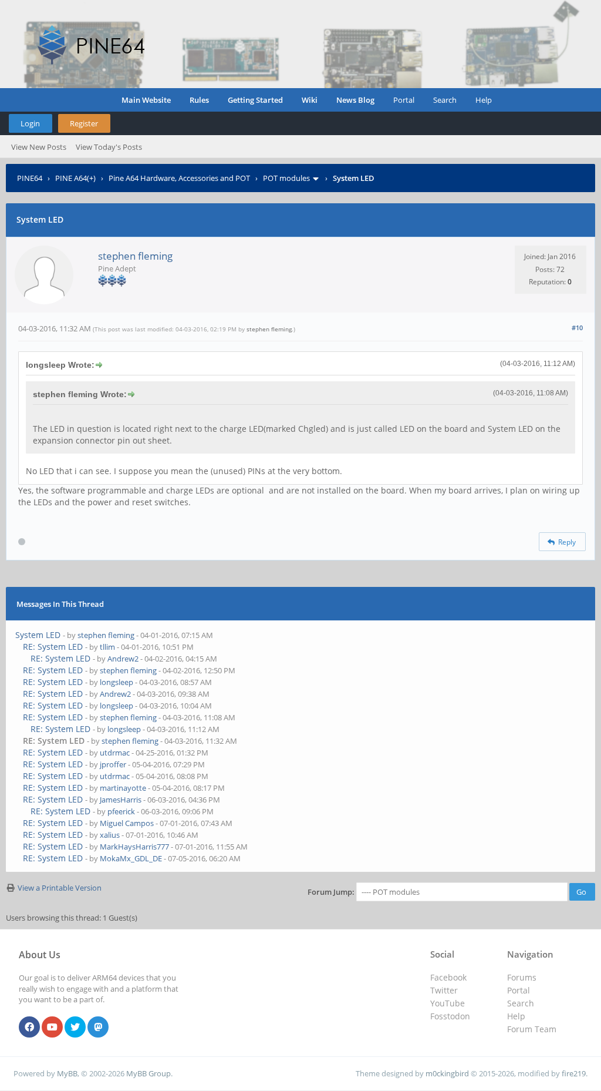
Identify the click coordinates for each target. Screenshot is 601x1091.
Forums (521, 977)
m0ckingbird (447, 1073)
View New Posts (38, 147)
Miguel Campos (127, 823)
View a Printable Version (60, 887)
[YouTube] (52, 1027)
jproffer (113, 764)
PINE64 (29, 178)
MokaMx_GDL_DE (131, 858)
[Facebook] (29, 1027)
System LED (37, 634)
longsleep (116, 682)
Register (84, 123)
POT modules (286, 178)
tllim (107, 647)
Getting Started (255, 100)
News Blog (355, 100)
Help (483, 100)
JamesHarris (120, 799)
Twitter (444, 990)
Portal (403, 100)
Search (445, 100)
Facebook (448, 977)
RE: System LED (53, 646)
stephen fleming (135, 256)
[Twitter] (75, 1027)
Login (30, 123)
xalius (110, 835)
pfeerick (121, 811)
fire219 (574, 1073)
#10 (577, 327)
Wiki (310, 100)
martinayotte (123, 788)
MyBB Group (148, 1073)
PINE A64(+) (75, 178)
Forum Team (531, 1029)
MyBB (67, 1073)
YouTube (447, 1003)
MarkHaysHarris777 (134, 846)
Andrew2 (123, 658)
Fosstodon (450, 1016)
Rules (199, 100)
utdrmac (115, 752)
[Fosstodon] (98, 1027)
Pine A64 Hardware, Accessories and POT (179, 178)
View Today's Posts (109, 147)
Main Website (146, 100)
